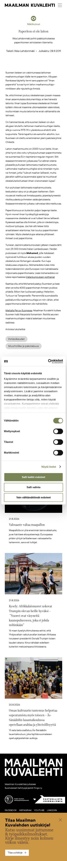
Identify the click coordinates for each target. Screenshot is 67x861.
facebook (11, 810)
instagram (25, 810)
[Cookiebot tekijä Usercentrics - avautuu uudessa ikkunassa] (48, 361)
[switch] (58, 431)
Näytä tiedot (48, 466)
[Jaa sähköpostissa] (50, 65)
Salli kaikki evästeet (33, 477)
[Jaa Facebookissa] (39, 65)
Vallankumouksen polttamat (40, 277)
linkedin (52, 810)
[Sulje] (60, 820)
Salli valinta (33, 487)
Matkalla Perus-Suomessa (18, 310)
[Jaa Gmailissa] (28, 65)
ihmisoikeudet (16, 339)
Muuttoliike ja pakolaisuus (23, 346)
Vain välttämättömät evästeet (33, 497)
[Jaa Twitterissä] (17, 65)
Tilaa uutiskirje (15, 852)
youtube (39, 810)
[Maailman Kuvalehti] (33, 775)
